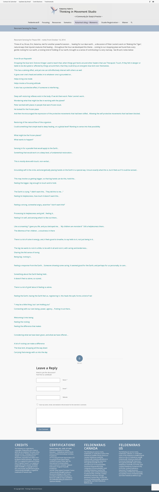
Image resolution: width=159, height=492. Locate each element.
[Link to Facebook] (149, 1)
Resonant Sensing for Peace (25, 28)
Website (65, 397)
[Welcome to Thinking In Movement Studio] (79, 11)
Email (65, 388)
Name (65, 380)
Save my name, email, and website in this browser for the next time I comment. (63, 405)
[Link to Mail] (153, 1)
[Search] (130, 22)
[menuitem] (10, 1)
